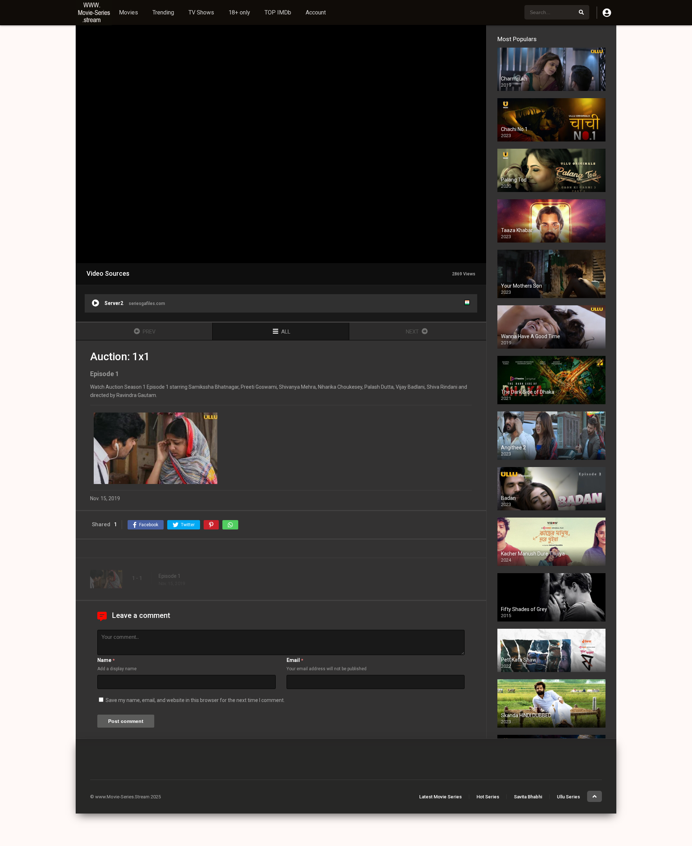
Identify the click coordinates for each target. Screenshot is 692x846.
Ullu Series (568, 796)
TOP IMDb (278, 12)
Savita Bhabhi (528, 796)
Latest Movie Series (440, 796)
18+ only (239, 12)
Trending (163, 12)
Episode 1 (170, 576)
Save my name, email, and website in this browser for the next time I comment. (195, 700)
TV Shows (201, 12)
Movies (128, 12)
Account (316, 12)
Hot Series (487, 796)
